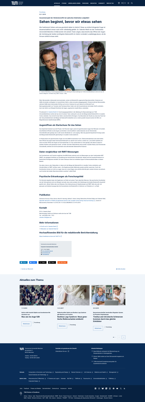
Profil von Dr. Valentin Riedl (48, 226)
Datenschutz (55, 388)
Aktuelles (57, 3)
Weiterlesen (26, 323)
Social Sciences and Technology (38, 374)
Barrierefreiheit (47, 388)
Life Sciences (88, 372)
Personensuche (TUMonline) (36, 378)
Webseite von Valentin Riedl (48, 229)
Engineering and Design (61, 372)
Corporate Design (33, 381)
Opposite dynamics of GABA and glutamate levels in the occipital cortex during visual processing (66, 200)
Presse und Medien (36, 388)
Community (101, 3)
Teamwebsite (45, 254)
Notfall (70, 388)
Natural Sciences (76, 372)
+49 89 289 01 (34, 356)
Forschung (85, 3)
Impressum (63, 388)
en (125, 3)
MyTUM (69, 378)
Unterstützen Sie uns (61, 351)
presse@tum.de (46, 252)
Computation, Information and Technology (40, 372)
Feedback (26, 388)
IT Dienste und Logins (53, 378)
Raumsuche (86, 378)
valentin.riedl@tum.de (45, 217)
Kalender (63, 378)
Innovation (93, 3)
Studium (64, 3)
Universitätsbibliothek (99, 378)
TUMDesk (78, 378)
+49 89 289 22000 (35, 357)
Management (113, 372)
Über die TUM (110, 3)
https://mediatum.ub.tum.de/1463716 (49, 236)
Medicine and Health (100, 372)
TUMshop (111, 378)
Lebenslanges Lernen (74, 3)
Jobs (21, 388)
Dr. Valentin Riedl (51, 112)
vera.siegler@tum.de (47, 251)
